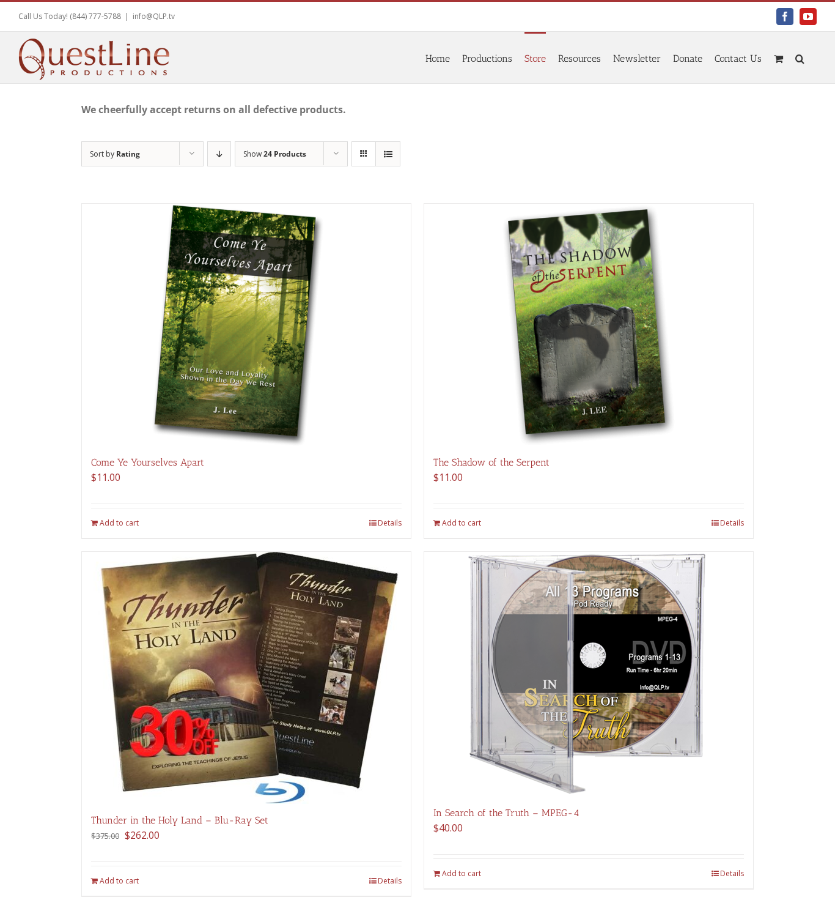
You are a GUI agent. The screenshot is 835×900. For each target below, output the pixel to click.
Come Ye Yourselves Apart (147, 462)
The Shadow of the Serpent (491, 462)
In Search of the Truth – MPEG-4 (506, 813)
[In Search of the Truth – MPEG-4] (588, 674)
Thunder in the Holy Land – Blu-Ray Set (179, 820)
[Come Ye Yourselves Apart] (246, 325)
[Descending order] (219, 153)
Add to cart (119, 523)
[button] (799, 57)
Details (390, 523)
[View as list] (388, 154)
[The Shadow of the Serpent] (588, 325)
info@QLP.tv (154, 16)
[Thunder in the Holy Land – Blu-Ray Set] (246, 678)
